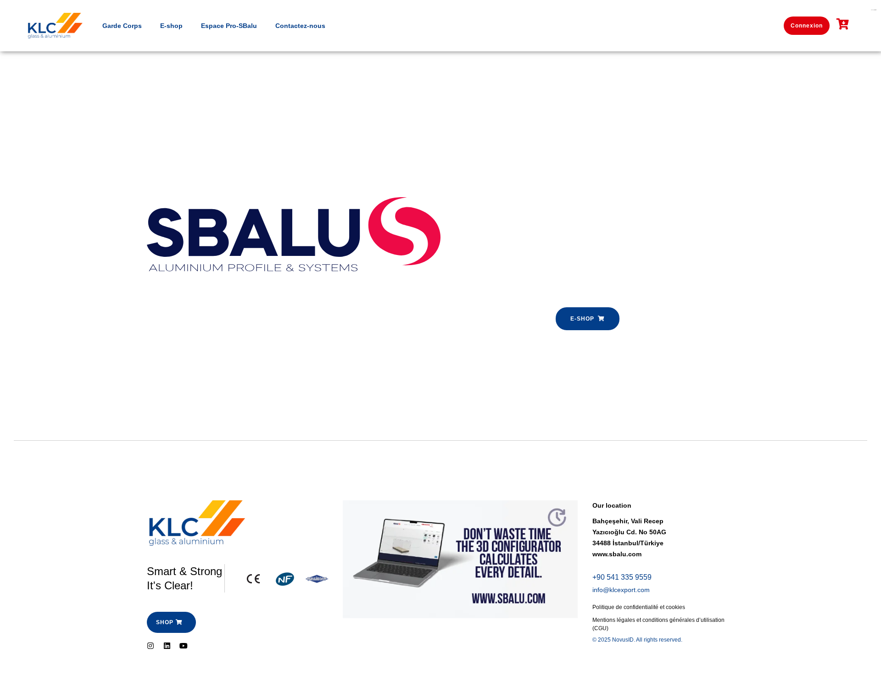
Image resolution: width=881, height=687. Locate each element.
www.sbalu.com (616, 554)
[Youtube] (183, 645)
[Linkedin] (167, 645)
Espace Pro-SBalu (229, 25)
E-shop (171, 25)
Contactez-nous (300, 25)
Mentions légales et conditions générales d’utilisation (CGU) (658, 624)
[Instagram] (150, 645)
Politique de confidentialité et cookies (638, 607)
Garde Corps (122, 25)
